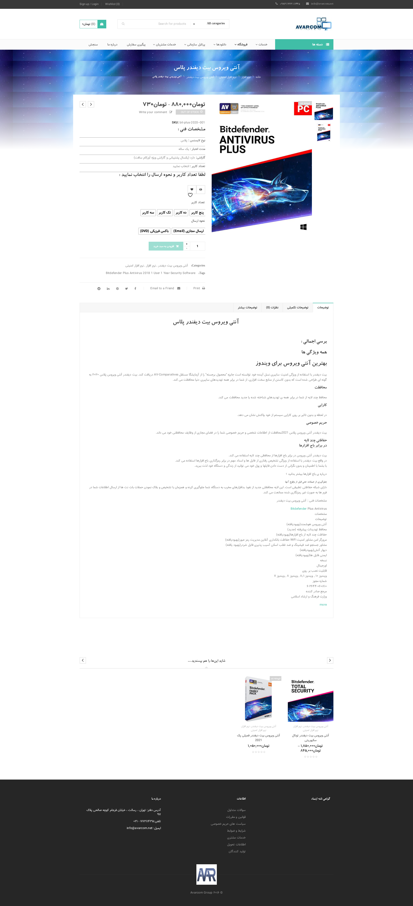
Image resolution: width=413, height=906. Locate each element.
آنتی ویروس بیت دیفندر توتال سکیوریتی (310, 738)
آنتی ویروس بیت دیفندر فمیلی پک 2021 (258, 738)
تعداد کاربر (198, 202)
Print (196, 288)
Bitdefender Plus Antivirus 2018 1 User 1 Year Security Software (151, 273)
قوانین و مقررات (236, 817)
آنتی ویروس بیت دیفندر (200, 77)
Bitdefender (299, 508)
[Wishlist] (192, 189)
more (323, 604)
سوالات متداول (236, 810)
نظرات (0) (272, 307)
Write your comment (153, 112)
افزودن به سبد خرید (163, 246)
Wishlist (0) (112, 4)
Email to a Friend (162, 288)
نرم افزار (246, 77)
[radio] (197, 212)
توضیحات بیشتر (247, 307)
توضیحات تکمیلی (297, 307)
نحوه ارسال (198, 221)
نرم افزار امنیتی (227, 77)
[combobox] (209, 24)
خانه (258, 77)
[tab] (323, 307)
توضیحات (323, 307)
